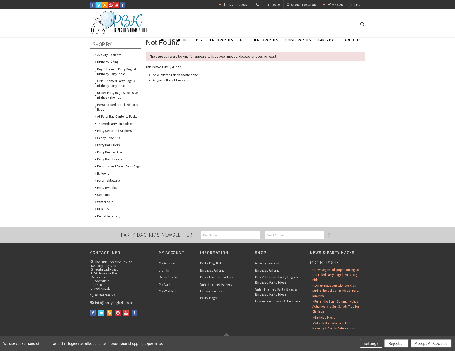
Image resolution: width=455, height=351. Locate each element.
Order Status (169, 277)
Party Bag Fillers (108, 145)
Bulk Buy (103, 209)
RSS (105, 5)
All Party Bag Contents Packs (117, 116)
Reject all (397, 343)
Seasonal (103, 195)
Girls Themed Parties (259, 40)
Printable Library (108, 216)
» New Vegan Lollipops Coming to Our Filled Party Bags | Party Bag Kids (335, 275)
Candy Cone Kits (108, 138)
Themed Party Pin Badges (115, 123)
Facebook (93, 5)
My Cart (165, 284)
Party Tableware (108, 180)
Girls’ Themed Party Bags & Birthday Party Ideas (116, 83)
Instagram (123, 5)
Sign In (164, 270)
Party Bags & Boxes (111, 152)
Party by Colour (108, 187)
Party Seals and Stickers (114, 131)
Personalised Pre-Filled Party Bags (117, 106)
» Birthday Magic (323, 317)
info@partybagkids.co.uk (113, 302)
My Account (168, 263)
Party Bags (328, 40)
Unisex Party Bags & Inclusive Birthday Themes (117, 95)
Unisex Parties (298, 40)
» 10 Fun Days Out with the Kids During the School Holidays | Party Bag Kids (335, 290)
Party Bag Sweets (109, 159)
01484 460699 (104, 295)
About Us (353, 40)
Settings (371, 343)
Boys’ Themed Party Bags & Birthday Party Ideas (116, 71)
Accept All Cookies (431, 343)
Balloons (103, 173)
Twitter (99, 5)
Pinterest (111, 5)
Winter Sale (105, 202)
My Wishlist (167, 291)
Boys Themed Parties (214, 40)
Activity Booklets (109, 55)
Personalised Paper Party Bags (119, 166)
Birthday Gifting (174, 40)
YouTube (117, 5)
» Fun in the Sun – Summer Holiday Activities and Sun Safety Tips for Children (336, 306)
